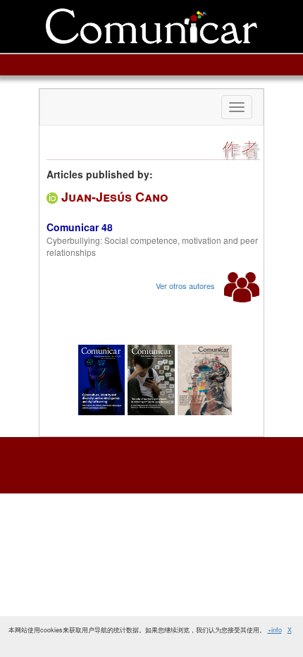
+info (275, 629)
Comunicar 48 (80, 227)
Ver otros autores (186, 285)
